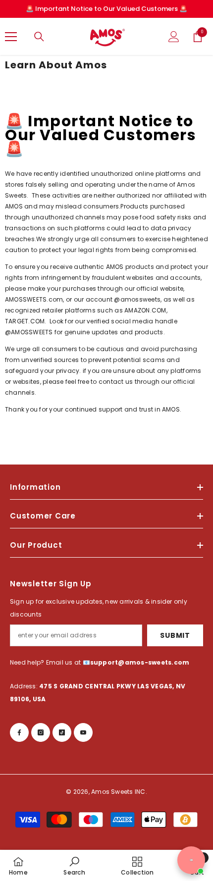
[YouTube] (83, 732)
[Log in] (173, 36)
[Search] (39, 37)
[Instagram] (40, 732)
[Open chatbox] (191, 860)
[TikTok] (62, 732)
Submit (175, 635)
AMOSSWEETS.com (34, 299)
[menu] (11, 37)
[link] (74, 865)
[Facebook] (19, 732)
